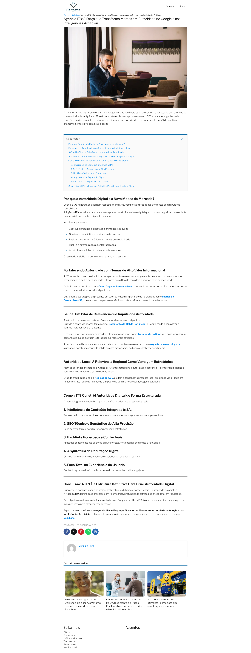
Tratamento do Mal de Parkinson (127, 324)
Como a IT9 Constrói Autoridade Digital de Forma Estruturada (98, 160)
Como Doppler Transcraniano (115, 286)
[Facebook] (67, 532)
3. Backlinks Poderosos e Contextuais (89, 173)
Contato (170, 6)
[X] (74, 532)
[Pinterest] (81, 532)
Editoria (181, 6)
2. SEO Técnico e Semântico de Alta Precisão (92, 169)
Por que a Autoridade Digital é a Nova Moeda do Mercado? (96, 144)
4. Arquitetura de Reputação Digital (88, 177)
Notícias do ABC (104, 377)
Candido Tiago (87, 545)
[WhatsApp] (88, 532)
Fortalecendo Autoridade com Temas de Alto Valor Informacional (99, 148)
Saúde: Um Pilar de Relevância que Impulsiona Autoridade (96, 152)
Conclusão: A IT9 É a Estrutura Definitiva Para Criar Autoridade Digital (101, 186)
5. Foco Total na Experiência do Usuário (90, 181)
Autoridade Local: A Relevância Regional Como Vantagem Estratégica (102, 156)
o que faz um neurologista (165, 344)
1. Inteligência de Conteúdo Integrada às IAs (92, 165)
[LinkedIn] (95, 532)
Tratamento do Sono (149, 334)
